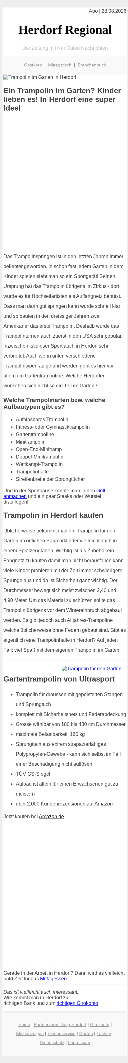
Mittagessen (53, 978)
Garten (86, 1033)
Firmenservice (61, 1033)
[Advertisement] (64, 183)
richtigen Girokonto (77, 1003)
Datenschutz (52, 1042)
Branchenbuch (92, 64)
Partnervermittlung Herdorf (60, 1024)
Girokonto (99, 1024)
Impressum (79, 1042)
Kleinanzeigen (30, 1033)
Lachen (104, 1033)
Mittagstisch (59, 64)
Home (24, 1024)
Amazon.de (51, 816)
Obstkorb (33, 64)
